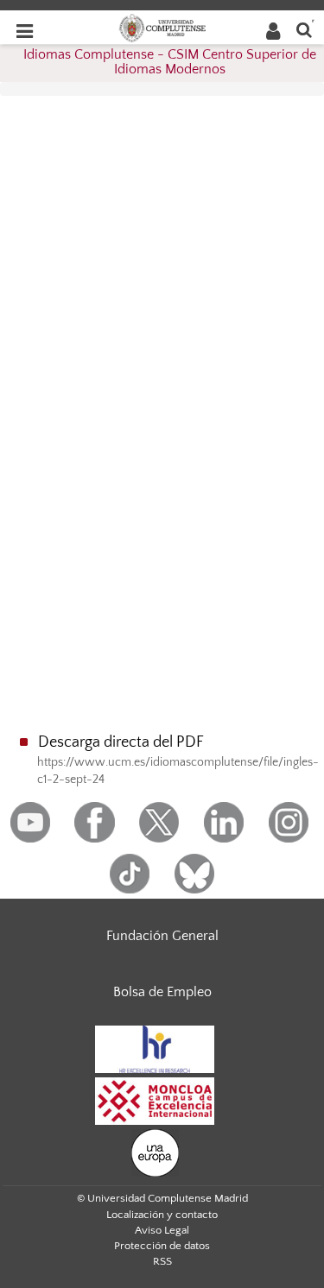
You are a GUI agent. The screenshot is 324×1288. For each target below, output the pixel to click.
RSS (162, 1261)
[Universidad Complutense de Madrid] (162, 27)
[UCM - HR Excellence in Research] (154, 1048)
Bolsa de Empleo (162, 992)
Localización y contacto (162, 1215)
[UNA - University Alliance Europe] (155, 1151)
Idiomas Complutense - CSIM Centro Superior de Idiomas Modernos (169, 62)
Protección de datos (162, 1246)
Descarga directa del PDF (121, 742)
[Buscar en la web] (304, 29)
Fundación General (162, 936)
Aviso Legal (162, 1230)
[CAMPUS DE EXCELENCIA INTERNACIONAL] (154, 1100)
